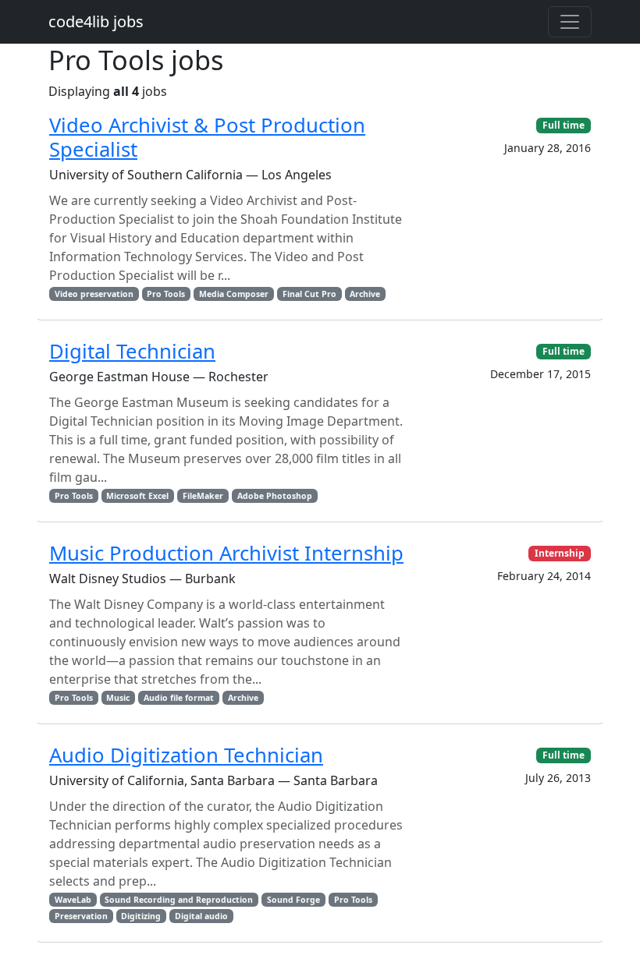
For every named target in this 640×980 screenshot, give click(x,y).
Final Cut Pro (309, 293)
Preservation (81, 916)
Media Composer (233, 293)
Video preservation (94, 293)
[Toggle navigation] (570, 21)
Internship (560, 553)
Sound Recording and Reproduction (179, 899)
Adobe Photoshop (274, 495)
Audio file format (179, 697)
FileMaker (203, 495)
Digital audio (201, 916)
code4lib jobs (96, 21)
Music (118, 697)
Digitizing (141, 916)
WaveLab (73, 899)
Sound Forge (293, 899)
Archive (365, 293)
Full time (563, 125)
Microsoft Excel (137, 495)
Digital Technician (132, 351)
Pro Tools (166, 293)
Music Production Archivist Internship (226, 553)
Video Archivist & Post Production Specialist (207, 137)
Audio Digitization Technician (186, 755)
